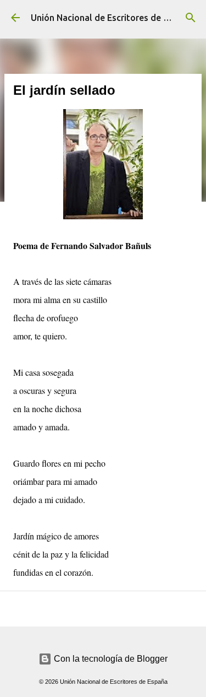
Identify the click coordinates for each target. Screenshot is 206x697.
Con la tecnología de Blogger (110, 658)
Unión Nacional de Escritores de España (112, 18)
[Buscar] (190, 17)
